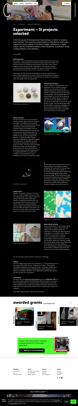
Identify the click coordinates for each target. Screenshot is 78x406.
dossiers (44, 372)
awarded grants (22, 24)
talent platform (46, 374)
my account (16, 371)
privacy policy (14, 403)
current (14, 24)
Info (35, 3)
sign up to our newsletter (33, 350)
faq (14, 372)
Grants (16, 3)
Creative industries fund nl (75, 10)
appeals (59, 374)
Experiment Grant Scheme (32, 279)
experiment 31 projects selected (34, 24)
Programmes (28, 3)
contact (59, 371)
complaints (60, 372)
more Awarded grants (49, 303)
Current (21, 3)
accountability (31, 372)
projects (44, 371)
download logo (17, 374)
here (47, 257)
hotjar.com (57, 400)
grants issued (31, 374)
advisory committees (33, 371)
